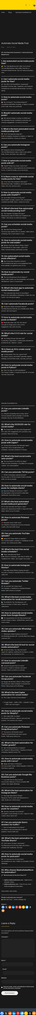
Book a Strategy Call (20, 899)
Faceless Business (7, 913)
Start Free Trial (7, 899)
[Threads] (30, 907)
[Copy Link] (23, 907)
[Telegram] (26, 907)
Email (5, 969)
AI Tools (31, 913)
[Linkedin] (13, 907)
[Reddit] (9, 907)
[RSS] (20, 907)
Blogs (10, 12)
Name (3, 960)
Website (3, 978)
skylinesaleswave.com (11, 884)
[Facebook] (3, 907)
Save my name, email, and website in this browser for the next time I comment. (18, 987)
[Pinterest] (16, 907)
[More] (3, 910)
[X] (6, 907)
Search (26, 5)
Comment (4, 937)
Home (3, 12)
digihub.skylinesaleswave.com (13, 880)
